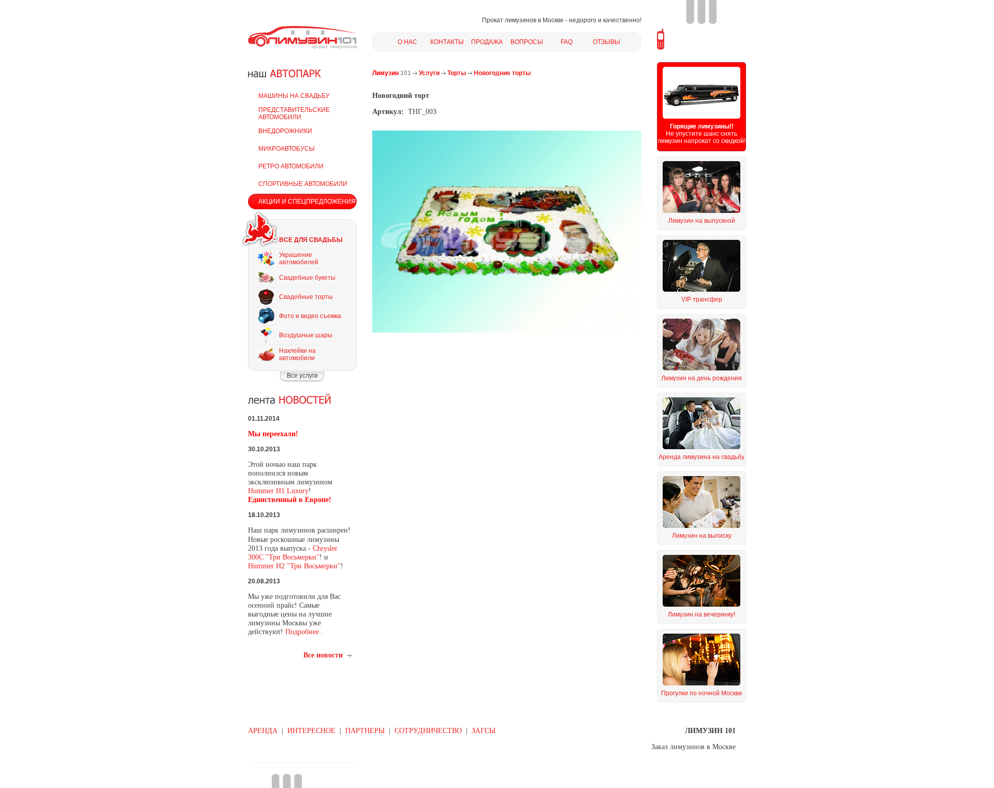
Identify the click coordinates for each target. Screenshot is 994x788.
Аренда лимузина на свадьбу (701, 457)
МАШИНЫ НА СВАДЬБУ (294, 95)
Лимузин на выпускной (701, 220)
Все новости (323, 655)
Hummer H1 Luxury (278, 491)
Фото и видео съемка (310, 316)
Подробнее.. (304, 632)
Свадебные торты (306, 296)
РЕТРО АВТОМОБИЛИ (291, 166)
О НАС (407, 42)
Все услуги (302, 375)
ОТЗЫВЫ (606, 42)
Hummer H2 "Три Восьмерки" (294, 566)
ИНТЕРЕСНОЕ (311, 731)
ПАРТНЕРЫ (365, 731)
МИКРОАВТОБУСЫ (286, 148)
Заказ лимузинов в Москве (693, 747)
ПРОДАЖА (487, 42)
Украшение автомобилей (298, 258)
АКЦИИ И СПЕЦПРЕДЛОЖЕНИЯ (307, 201)
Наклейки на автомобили (297, 354)
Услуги (429, 73)
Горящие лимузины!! (702, 126)
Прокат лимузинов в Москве (523, 20)
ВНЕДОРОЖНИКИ (285, 131)
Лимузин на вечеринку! (701, 614)
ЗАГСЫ (483, 731)
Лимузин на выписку (702, 535)
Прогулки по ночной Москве (701, 693)
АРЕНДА (262, 731)
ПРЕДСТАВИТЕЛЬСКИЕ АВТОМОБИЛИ (294, 113)
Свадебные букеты (307, 277)
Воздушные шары (305, 335)
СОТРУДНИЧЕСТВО (428, 731)
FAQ (567, 42)
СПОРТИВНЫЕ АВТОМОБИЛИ (302, 184)
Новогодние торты (502, 73)
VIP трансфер (701, 299)
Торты (456, 73)
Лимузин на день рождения (701, 378)
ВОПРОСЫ (526, 42)
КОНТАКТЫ (447, 42)
